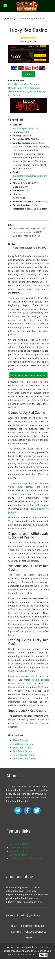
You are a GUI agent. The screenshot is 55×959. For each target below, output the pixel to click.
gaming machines (17, 463)
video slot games (20, 486)
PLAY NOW (28, 74)
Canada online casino (21, 847)
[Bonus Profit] (27, 6)
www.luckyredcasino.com (26, 128)
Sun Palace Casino (22, 751)
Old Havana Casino (23, 743)
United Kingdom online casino (26, 858)
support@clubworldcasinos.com (30, 175)
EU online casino (19, 854)
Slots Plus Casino (22, 747)
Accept (43, 954)
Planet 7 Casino (21, 740)
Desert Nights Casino (24, 754)
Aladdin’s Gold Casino (24, 758)
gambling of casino (38, 463)
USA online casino (19, 843)
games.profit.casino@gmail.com (23, 915)
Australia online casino (22, 851)
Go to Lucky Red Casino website (28, 375)
